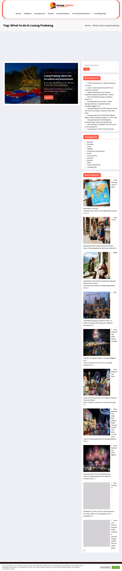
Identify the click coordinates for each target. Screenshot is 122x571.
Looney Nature (62, 13)
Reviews (90, 160)
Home (18, 13)
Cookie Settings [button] (105, 567)
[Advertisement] (61, 44)
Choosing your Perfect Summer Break (100, 129)
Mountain (90, 158)
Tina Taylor (49, 82)
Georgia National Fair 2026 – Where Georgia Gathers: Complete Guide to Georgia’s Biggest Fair (98, 104)
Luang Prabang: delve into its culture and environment (58, 77)
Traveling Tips (100, 13)
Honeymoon (39, 13)
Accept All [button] (116, 567)
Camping (90, 144)
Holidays (27, 13)
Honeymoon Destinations (96, 151)
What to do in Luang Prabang (58, 85)
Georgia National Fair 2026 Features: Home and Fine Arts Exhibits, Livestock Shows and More (101, 110)
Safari (89, 163)
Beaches (90, 142)
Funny (89, 147)
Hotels (51, 13)
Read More (49, 97)
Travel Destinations (80, 13)
